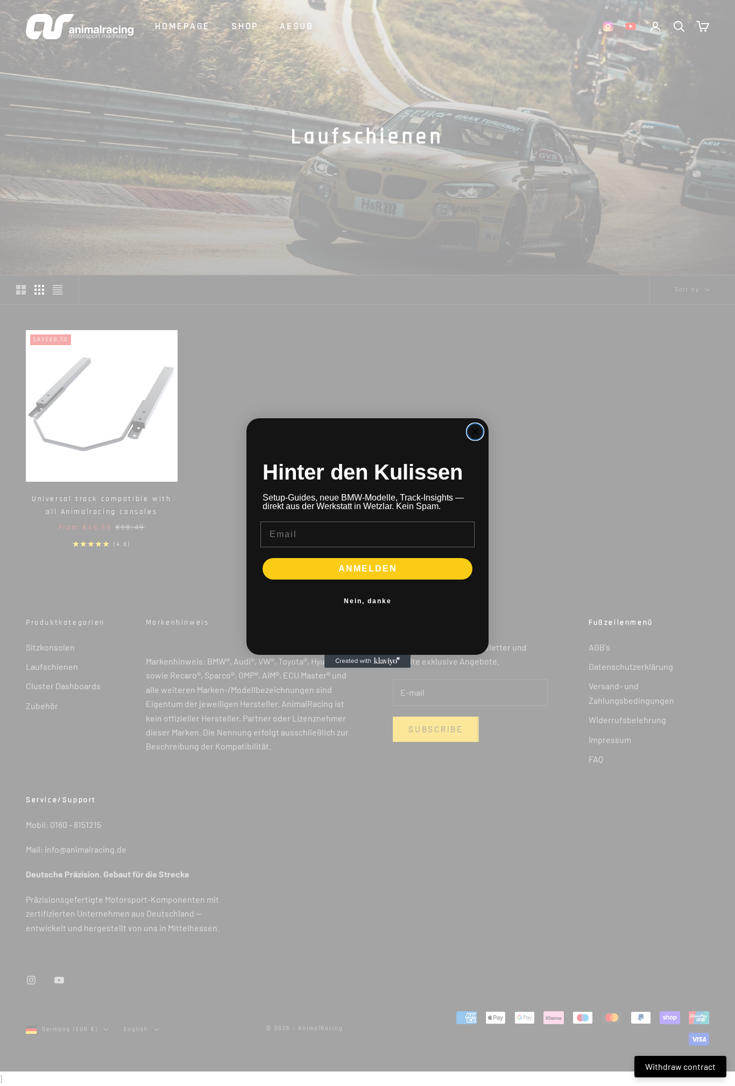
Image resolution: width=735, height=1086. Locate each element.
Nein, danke (368, 601)
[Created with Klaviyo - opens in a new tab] (367, 661)
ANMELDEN (367, 568)
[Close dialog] (475, 432)
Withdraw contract (680, 1066)
